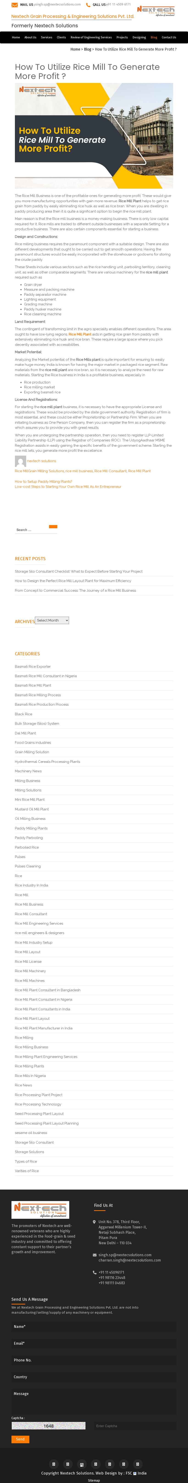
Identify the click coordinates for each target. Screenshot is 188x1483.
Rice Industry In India (31, 885)
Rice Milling (24, 1038)
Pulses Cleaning (28, 866)
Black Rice (23, 714)
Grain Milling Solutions (46, 471)
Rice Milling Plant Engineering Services (46, 1057)
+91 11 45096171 (111, 1272)
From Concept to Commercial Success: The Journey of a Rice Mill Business (76, 590)
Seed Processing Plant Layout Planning (47, 1123)
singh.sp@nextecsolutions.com (58, 4)
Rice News (23, 1085)
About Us (30, 37)
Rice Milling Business (31, 1047)
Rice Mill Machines (29, 981)
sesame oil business (31, 1133)
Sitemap (94, 1481)
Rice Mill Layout (27, 952)
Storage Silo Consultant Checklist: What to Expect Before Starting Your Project (78, 571)
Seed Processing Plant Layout (39, 1114)
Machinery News (28, 771)
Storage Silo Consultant (34, 1142)
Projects (122, 37)
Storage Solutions (29, 1152)
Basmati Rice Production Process (42, 704)
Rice (18, 876)
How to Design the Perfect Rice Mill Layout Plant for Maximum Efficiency (73, 581)
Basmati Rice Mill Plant (33, 685)
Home (16, 37)
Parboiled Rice (27, 847)
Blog (154, 37)
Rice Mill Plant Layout (32, 1019)
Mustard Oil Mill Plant (32, 809)
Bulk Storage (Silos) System (37, 724)
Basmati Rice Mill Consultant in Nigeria (46, 676)
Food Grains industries (33, 743)
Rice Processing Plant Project (38, 1095)
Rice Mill (21, 471)
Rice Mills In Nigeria (30, 1076)
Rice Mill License (28, 962)
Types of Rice (26, 1161)
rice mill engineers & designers (39, 933)
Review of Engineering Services (91, 37)
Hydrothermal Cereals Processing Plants (47, 762)
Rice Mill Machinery (30, 971)
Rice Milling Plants (29, 1066)
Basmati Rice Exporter (33, 667)
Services (46, 37)
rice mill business (79, 471)
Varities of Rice (27, 1171)
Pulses (20, 857)
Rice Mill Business (29, 904)
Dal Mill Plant (25, 733)
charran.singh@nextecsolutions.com (130, 1260)
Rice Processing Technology (38, 1104)
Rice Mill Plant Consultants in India (42, 1009)
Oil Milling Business (30, 819)
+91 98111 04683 (112, 1283)
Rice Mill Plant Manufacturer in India (43, 1028)
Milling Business (27, 781)
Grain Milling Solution (32, 752)
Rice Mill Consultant (110, 471)
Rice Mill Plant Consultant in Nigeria (43, 999)
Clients (61, 37)
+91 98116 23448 (112, 1278)
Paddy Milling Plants (31, 828)
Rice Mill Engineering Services (39, 923)
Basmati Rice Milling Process (38, 695)
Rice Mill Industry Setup (34, 942)
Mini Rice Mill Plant (29, 800)
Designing (139, 37)
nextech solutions (41, 461)
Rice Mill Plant (139, 471)
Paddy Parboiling (29, 838)
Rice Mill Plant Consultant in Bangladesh (47, 990)
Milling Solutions (28, 790)
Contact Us (169, 37)
